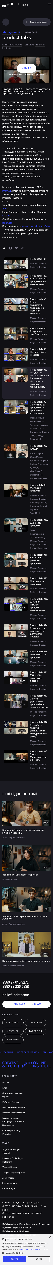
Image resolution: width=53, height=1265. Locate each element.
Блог (4, 1088)
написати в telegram (26, 1004)
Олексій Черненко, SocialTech (38, 509)
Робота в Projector (11, 1102)
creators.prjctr (9, 1188)
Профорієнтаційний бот (13, 1112)
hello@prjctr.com (15, 995)
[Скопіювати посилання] (22, 248)
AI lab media (8, 1178)
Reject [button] (39, 1259)
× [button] (50, 1237)
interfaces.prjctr (9, 1183)
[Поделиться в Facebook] (10, 248)
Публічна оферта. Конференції (16, 1228)
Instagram (13, 1022)
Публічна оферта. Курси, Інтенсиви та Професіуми (26, 1224)
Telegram (35, 1022)
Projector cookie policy (30, 1249)
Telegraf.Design (9, 1167)
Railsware (7, 222)
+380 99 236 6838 (15, 986)
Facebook (35, 1031)
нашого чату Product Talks (36, 226)
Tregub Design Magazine (13, 1172)
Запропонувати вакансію (14, 1107)
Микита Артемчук (12, 44)
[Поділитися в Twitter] (16, 248)
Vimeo (5, 208)
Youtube (13, 1031)
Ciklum (6, 215)
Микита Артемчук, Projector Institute (39, 425)
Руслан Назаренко (38, 478)
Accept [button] (14, 1259)
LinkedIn (13, 1039)
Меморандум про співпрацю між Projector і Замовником (14, 1121)
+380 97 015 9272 (15, 982)
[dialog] (26, 1249)
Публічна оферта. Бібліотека (15, 1231)
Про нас (6, 1082)
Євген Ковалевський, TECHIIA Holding (37, 534)
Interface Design (20, 1052)
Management (11, 32)
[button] (26, 1253)
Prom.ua (6, 190)
